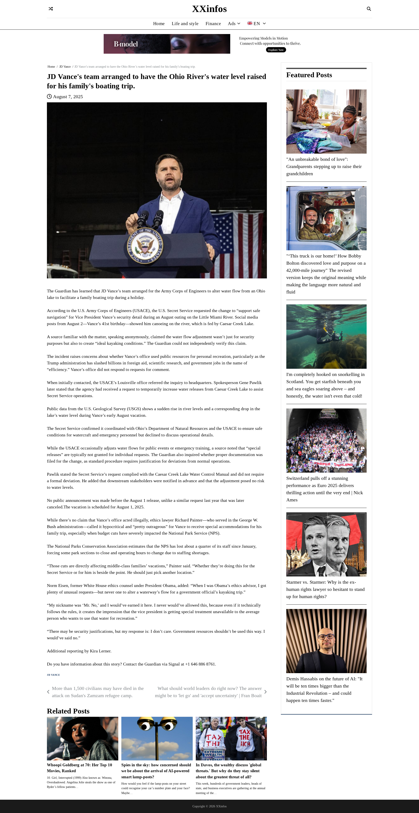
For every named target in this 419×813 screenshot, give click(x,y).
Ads (232, 23)
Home (159, 23)
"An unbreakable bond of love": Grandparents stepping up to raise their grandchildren (324, 166)
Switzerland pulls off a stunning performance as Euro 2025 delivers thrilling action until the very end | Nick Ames (324, 489)
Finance (213, 23)
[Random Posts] (51, 9)
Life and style (185, 23)
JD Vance (53, 675)
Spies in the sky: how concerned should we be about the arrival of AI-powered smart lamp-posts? (156, 771)
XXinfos (209, 8)
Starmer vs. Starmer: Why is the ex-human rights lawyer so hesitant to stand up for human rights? (325, 589)
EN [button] (256, 23)
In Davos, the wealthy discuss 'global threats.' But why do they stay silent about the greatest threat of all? (228, 771)
